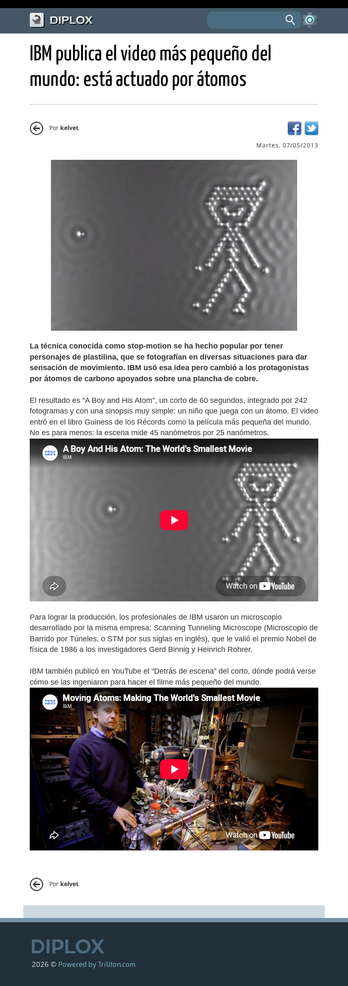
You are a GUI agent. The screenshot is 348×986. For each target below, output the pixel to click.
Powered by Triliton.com (96, 964)
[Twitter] (311, 133)
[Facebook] (294, 133)
